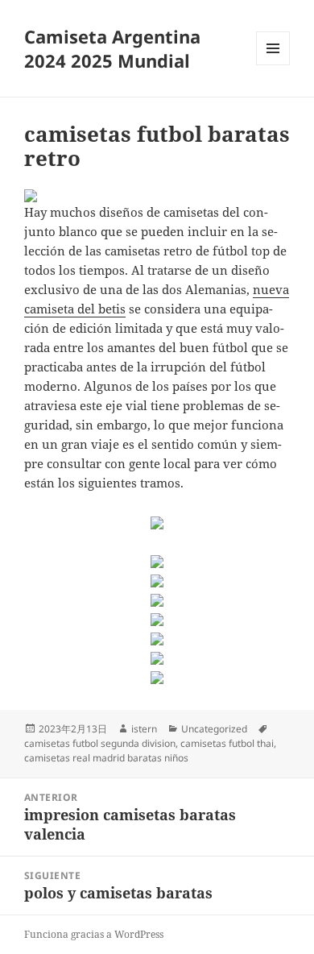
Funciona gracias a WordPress (93, 934)
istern (144, 729)
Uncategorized (214, 729)
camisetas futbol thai (227, 743)
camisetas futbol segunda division (100, 743)
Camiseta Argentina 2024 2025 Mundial (112, 48)
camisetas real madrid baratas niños (106, 758)
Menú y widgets (273, 64)
